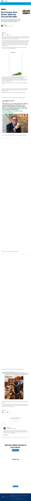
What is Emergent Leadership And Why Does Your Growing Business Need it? (8, 474)
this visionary (17, 251)
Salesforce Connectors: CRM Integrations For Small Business (15, 63)
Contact (10, 499)
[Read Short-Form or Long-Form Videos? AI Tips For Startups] (8, 481)
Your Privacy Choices (21, 499)
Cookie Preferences (14, 499)
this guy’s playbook (22, 97)
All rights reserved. (19, 495)
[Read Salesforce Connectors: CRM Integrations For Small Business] (13, 59)
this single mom (22, 92)
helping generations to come (19, 369)
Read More (13, 432)
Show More (15, 486)
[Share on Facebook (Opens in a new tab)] (7, 35)
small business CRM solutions (22, 405)
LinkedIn (3, 48)
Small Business (3, 9)
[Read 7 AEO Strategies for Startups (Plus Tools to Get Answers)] (23, 481)
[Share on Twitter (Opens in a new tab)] (5, 35)
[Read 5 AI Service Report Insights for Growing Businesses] (13, 68)
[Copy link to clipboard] (9, 35)
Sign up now (15, 450)
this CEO (25, 135)
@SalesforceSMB (11, 406)
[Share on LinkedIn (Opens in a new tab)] (2, 35)
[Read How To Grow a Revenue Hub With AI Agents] (23, 469)
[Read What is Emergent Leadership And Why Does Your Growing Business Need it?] (8, 469)
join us (17, 401)
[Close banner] (29, 3)
